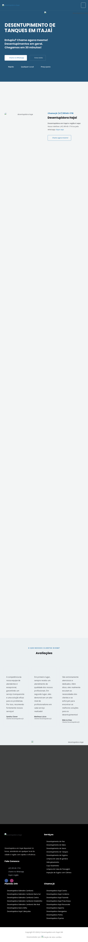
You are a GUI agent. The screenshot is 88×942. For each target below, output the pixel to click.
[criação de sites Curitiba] (51, 937)
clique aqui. (60, 129)
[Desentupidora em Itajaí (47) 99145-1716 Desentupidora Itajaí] (10, 5)
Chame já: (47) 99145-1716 (60, 113)
